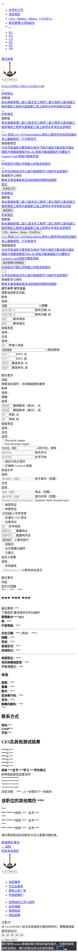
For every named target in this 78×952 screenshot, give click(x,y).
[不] (65, 949)
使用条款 (14, 910)
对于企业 (19, 288)
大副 (25, 106)
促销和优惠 (37, 180)
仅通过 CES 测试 (15, 517)
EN (11, 35)
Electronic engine (15, 440)
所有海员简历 (10, 851)
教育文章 (7, 180)
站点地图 (14, 906)
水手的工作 (16, 10)
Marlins (29, 134)
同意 (60, 948)
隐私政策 (14, 915)
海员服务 (14, 882)
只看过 (9, 552)
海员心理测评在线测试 (56, 134)
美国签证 (11, 504)
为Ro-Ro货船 (33, 152)
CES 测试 (7, 134)
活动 (27, 180)
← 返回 (6, 846)
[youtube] (8, 936)
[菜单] (2, 4)
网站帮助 (51, 180)
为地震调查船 (16, 152)
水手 (51, 106)
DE (11, 42)
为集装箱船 (48, 152)
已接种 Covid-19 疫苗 (18, 465)
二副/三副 (25, 102)
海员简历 (14, 14)
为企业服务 (16, 886)
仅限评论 (11, 522)
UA (11, 39)
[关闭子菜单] (2, 90)
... (10, 26)
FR (10, 45)
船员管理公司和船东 (22, 23)
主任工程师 (38, 102)
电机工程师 (14, 106)
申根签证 (11, 509)
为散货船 (24, 147)
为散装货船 (31, 156)
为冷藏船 (61, 152)
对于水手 (7, 288)
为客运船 (59, 147)
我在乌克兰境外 (15, 461)
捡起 (4, 379)
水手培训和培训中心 (14, 171)
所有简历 (7, 114)
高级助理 (13, 102)
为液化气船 (37, 147)
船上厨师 (42, 106)
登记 (4, 59)
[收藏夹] (1, 54)
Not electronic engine (17, 444)
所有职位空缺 (62, 106)
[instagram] (13, 936)
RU (11, 32)
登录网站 (7, 842)
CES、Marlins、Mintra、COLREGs (30, 18)
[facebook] (22, 936)
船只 (30, 171)
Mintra (38, 134)
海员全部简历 (62, 127)
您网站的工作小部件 (22, 902)
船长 (4, 102)
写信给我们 (61, 171)
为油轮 (49, 147)
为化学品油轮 (10, 147)
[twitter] (3, 936)
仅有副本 (11, 565)
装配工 (32, 106)
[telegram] (18, 936)
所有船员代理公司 (13, 163)
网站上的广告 (17, 890)
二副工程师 (53, 102)
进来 (10, 59)
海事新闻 (19, 180)
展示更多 (7, 375)
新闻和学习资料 (43, 171)
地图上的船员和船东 (38, 163)
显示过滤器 (8, 586)
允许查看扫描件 (15, 548)
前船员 (9, 544)
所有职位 (7, 93)
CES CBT (19, 134)
